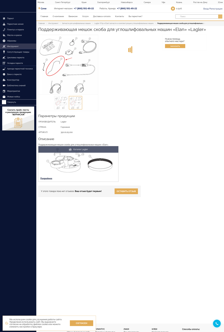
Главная (41, 23)
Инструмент (53, 23)
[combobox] (44, 8)
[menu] (18, 56)
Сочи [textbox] (43, 8)
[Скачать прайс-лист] (18, 118)
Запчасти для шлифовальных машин (76, 23)
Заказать (175, 46)
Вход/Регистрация (212, 9)
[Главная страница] (18, 6)
